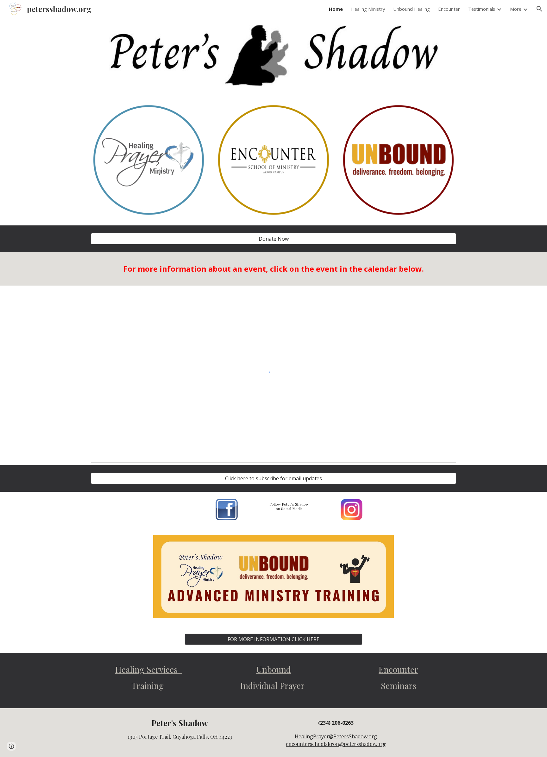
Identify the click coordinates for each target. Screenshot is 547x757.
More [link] (515, 9)
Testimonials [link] (481, 9)
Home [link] (336, 9)
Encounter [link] (449, 9)
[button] (539, 8)
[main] (273, 269)
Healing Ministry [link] (368, 9)
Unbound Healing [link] (411, 9)
